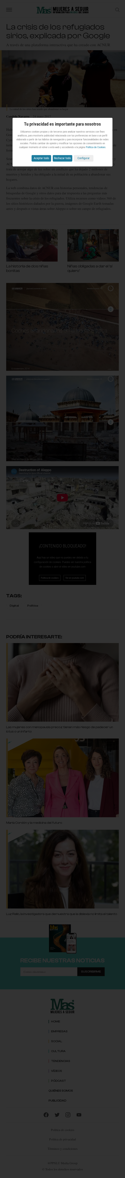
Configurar (83, 158)
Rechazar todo (62, 158)
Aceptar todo (41, 158)
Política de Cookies (95, 147)
